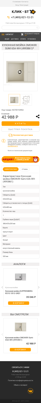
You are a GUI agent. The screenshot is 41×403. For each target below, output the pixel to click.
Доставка (14, 39)
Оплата (23, 39)
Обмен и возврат (20, 385)
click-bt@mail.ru (13, 146)
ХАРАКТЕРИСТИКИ (11, 169)
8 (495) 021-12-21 (20, 371)
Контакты (24, 2)
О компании (17, 2)
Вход (17, 5)
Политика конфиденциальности (20, 380)
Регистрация (24, 5)
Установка (31, 39)
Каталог (10, 34)
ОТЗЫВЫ (25, 169)
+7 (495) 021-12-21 (22, 17)
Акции (7, 39)
